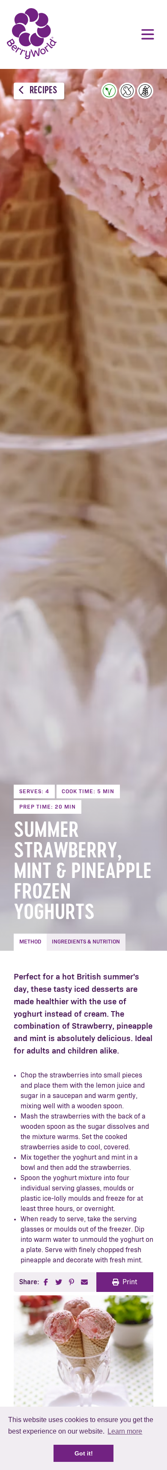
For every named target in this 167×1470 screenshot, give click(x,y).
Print (129, 1282)
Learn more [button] (124, 1431)
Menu (147, 34)
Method (30, 942)
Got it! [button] (84, 1453)
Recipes (42, 90)
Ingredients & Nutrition (86, 942)
